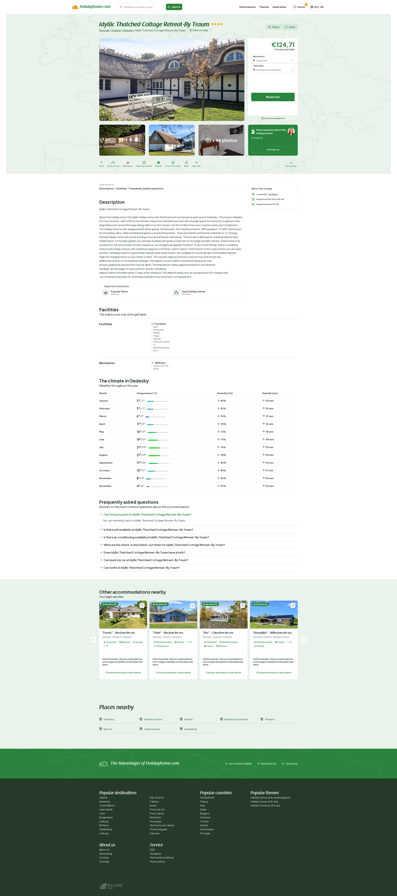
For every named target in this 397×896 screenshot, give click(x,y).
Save (292, 27)
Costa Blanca (107, 805)
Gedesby (128, 30)
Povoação (156, 821)
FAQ (152, 849)
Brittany (104, 825)
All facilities (291, 166)
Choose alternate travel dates (123, 672)
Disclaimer (155, 853)
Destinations (247, 7)
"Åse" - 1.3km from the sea (218, 633)
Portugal (205, 833)
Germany (205, 817)
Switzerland (207, 829)
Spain (203, 809)
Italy (202, 805)
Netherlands (207, 797)
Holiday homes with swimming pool (270, 797)
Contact (104, 857)
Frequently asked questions (146, 188)
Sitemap (104, 861)
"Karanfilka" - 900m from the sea (272, 633)
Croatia (204, 821)
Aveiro (153, 805)
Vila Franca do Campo (162, 825)
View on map (200, 30)
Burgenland (106, 817)
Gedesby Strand (281, 637)
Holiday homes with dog (264, 801)
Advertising (105, 853)
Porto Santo (157, 813)
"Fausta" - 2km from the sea (118, 633)
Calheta (154, 801)
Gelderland (105, 829)
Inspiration (279, 7)
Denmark (104, 30)
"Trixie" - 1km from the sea (168, 633)
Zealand (116, 30)
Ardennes (104, 801)
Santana (154, 833)
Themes (264, 7)
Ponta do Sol (157, 809)
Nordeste (155, 817)
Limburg (103, 821)
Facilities (121, 188)
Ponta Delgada (158, 829)
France (204, 801)
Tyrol (102, 813)
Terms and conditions (162, 857)
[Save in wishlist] (142, 605)
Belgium (204, 813)
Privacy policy (157, 861)
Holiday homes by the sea (265, 805)
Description (106, 188)
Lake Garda (105, 809)
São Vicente (157, 797)
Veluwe (103, 797)
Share (275, 27)
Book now (273, 97)
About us (104, 849)
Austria (204, 825)
